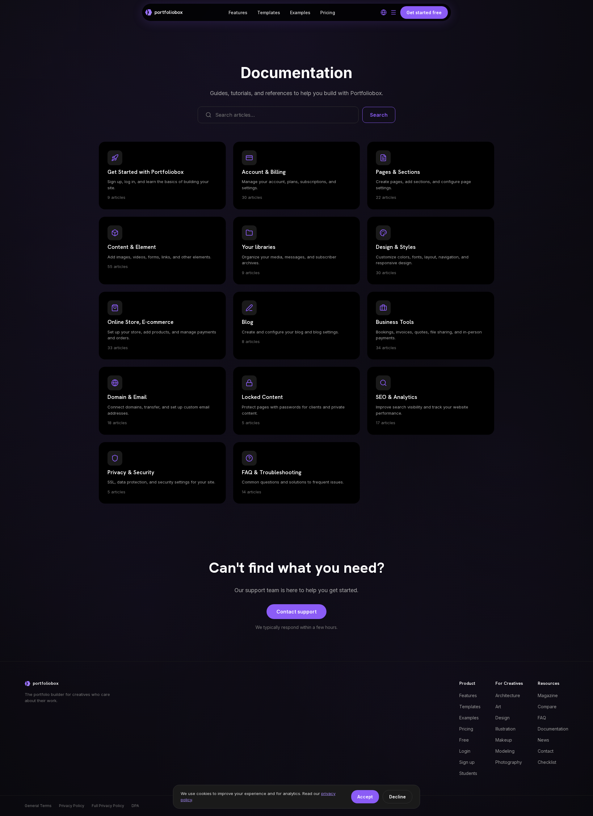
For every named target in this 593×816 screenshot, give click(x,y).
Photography (508, 762)
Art (498, 706)
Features (238, 12)
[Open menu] (393, 12)
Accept (365, 796)
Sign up (467, 762)
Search (379, 115)
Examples (300, 12)
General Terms (38, 805)
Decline (397, 796)
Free (464, 740)
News (543, 740)
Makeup (503, 740)
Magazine (548, 695)
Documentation (553, 728)
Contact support (296, 612)
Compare (547, 706)
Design (502, 717)
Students (468, 773)
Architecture (507, 695)
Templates (268, 12)
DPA (135, 805)
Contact (545, 751)
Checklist (547, 762)
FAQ (542, 717)
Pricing (327, 12)
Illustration (505, 728)
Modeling (505, 751)
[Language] (384, 12)
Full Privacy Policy (108, 805)
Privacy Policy (71, 805)
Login (464, 751)
